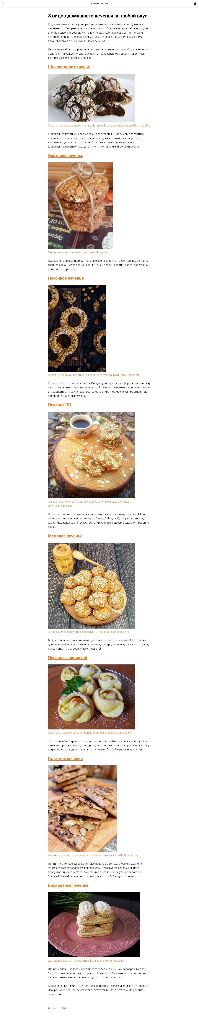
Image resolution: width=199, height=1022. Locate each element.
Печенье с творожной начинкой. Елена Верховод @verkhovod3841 (90, 732)
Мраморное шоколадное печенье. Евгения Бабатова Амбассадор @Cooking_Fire (99, 125)
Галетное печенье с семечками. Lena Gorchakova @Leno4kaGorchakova (93, 855)
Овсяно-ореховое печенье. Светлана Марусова (78, 252)
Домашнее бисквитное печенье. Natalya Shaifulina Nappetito (86, 960)
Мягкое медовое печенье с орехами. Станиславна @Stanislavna (89, 631)
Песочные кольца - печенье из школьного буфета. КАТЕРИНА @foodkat (93, 375)
